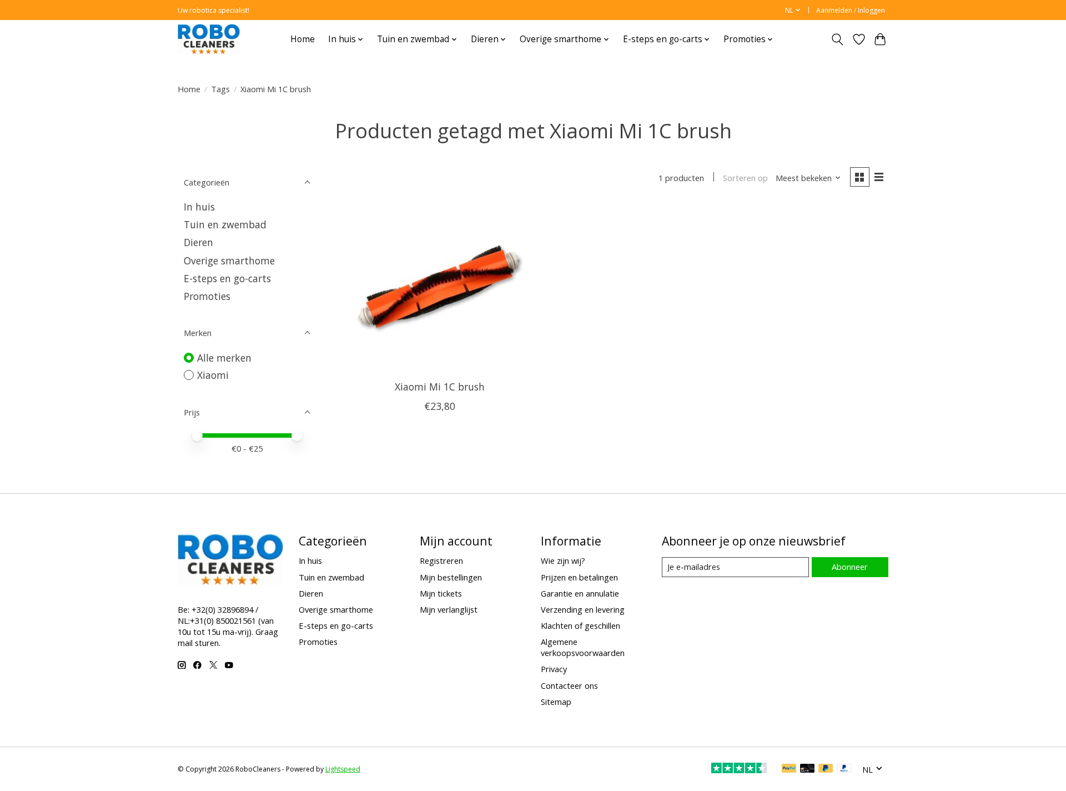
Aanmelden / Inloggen (850, 10)
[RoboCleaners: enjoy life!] (209, 39)
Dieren (198, 242)
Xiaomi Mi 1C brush (440, 386)
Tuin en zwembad (225, 224)
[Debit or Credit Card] (807, 769)
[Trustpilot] (739, 769)
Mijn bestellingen (451, 577)
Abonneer (850, 566)
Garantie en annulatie (580, 593)
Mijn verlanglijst (448, 609)
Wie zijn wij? (563, 560)
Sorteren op (745, 177)
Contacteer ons (569, 685)
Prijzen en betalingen (579, 577)
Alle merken (224, 357)
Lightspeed (342, 769)
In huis (199, 206)
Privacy (554, 668)
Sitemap (556, 701)
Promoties (207, 296)
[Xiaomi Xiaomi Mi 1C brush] (440, 288)
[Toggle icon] (837, 39)
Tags (220, 88)
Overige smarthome (229, 260)
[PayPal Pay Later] (825, 769)
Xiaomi (213, 375)
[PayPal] (789, 769)
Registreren (441, 560)
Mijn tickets (441, 593)
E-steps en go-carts (227, 278)
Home (302, 39)
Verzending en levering (583, 609)
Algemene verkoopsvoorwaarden (583, 647)
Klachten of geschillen (580, 625)
